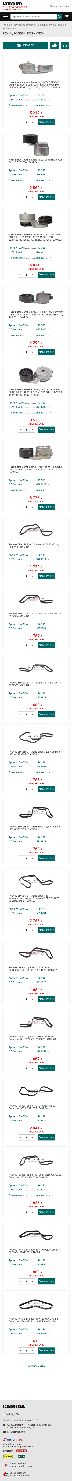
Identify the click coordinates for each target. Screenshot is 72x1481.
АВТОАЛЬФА (13, 1439)
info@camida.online (17, 1432)
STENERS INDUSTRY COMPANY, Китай (21, 1450)
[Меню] (6, 16)
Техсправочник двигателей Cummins (21, 1464)
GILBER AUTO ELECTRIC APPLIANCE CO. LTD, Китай (8, 1455)
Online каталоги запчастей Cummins (20, 1474)
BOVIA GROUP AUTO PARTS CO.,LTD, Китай (21, 1455)
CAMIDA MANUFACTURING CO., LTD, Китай (8, 1450)
